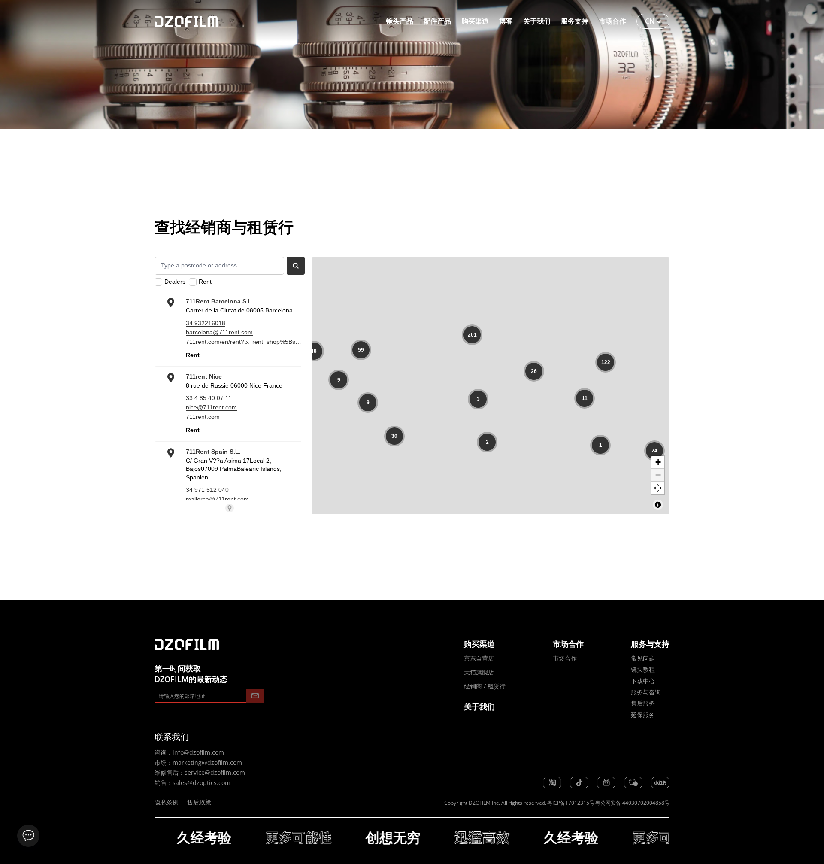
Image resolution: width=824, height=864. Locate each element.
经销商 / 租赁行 (485, 686)
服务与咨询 (646, 692)
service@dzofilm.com (215, 772)
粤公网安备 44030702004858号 (632, 802)
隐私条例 (166, 802)
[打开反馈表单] (28, 836)
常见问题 (643, 658)
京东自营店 (479, 658)
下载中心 (643, 681)
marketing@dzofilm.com (207, 762)
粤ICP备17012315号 (570, 802)
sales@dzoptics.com (201, 783)
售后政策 (199, 802)
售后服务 (643, 703)
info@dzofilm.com (198, 752)
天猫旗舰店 (479, 672)
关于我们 (479, 706)
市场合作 (565, 658)
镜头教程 (643, 669)
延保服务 (643, 715)
